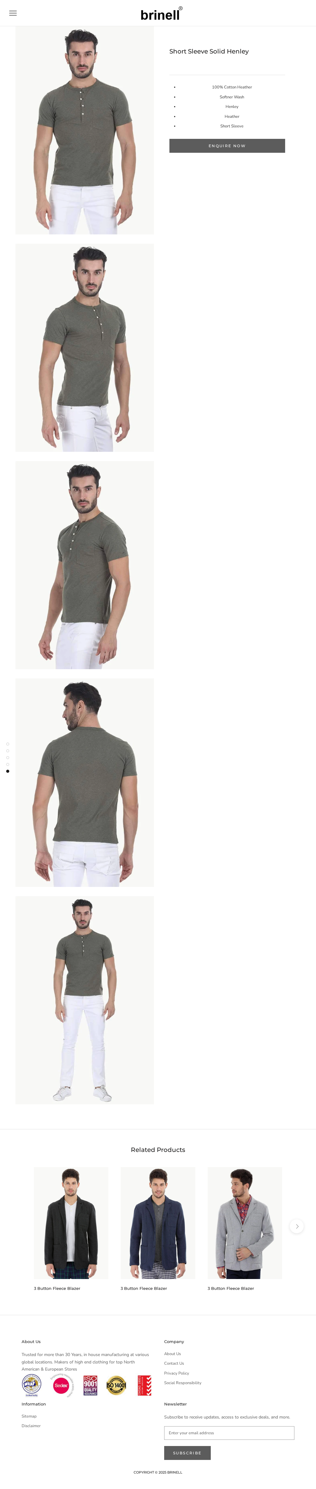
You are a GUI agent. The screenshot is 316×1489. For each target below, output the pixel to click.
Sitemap (29, 1416)
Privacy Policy (176, 1373)
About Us (172, 1354)
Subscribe (187, 1453)
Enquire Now (227, 145)
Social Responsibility (183, 1383)
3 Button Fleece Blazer (57, 1288)
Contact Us (174, 1363)
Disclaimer (31, 1426)
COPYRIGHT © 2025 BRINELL (158, 1472)
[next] (297, 1226)
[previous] (19, 1226)
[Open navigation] (13, 13)
